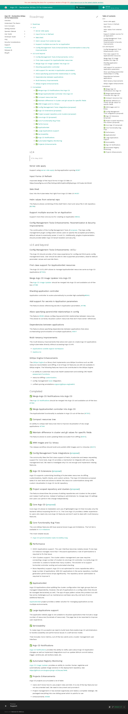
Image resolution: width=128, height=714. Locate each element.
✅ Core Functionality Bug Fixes (112, 128)
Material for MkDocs (18, 712)
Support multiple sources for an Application (113, 35)
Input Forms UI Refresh (111, 24)
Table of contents (108, 16)
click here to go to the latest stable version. (87, 2)
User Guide (8, 34)
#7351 (87, 413)
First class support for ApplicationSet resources (112, 54)
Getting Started (10, 28)
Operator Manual (10, 31)
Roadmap (8, 47)
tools (50, 381)
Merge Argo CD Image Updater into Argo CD (111, 59)
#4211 (93, 447)
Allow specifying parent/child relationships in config (113, 72)
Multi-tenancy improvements (113, 81)
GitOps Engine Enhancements (113, 83)
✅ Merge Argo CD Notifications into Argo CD (112, 90)
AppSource (37, 352)
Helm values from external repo (113, 30)
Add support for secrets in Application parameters (113, 68)
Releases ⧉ (8, 50)
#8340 (87, 295)
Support (7, 45)
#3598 (47, 697)
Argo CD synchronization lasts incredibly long (50, 538)
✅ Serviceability (109, 142)
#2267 (78, 170)
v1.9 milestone (44, 529)
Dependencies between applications (111, 77)
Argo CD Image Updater (42, 282)
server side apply (47, 170)
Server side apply (109, 21)
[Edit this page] (97, 16)
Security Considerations (12, 42)
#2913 (83, 437)
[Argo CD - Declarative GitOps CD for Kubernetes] (6, 7)
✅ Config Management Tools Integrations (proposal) (113, 112)
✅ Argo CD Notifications (112, 145)
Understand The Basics (12, 23)
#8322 (77, 217)
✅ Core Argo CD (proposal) (113, 125)
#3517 (74, 332)
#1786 (83, 306)
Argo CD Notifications (41, 400)
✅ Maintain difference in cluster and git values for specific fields (112, 102)
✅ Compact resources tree (113, 98)
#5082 (41, 316)
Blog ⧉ (7, 53)
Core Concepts (10, 26)
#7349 (42, 426)
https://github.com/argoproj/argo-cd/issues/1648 (48, 670)
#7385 (35, 285)
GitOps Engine (38, 362)
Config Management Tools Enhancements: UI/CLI (112, 50)
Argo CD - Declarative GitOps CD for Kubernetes (15, 17)
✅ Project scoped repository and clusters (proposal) (113, 121)
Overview (8, 20)
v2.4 (103, 18)
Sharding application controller (110, 63)
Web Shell (107, 27)
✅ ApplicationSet (110, 135)
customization (50, 377)
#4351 (77, 193)
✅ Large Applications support (111, 138)
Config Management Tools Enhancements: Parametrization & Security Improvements (113, 41)
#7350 (32, 403)
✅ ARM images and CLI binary (112, 108)
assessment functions (41, 374)
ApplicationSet (35, 602)
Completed (106, 86)
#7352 (42, 272)
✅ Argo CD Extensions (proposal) (111, 117)
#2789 (32, 206)
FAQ (6, 39)
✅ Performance (109, 132)
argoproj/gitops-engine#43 (64, 384)
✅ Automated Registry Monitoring (111, 148)
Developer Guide (10, 36)
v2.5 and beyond (108, 46)
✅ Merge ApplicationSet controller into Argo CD (112, 94)
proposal (74, 230)
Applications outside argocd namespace (48, 349)
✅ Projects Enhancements (113, 152)
